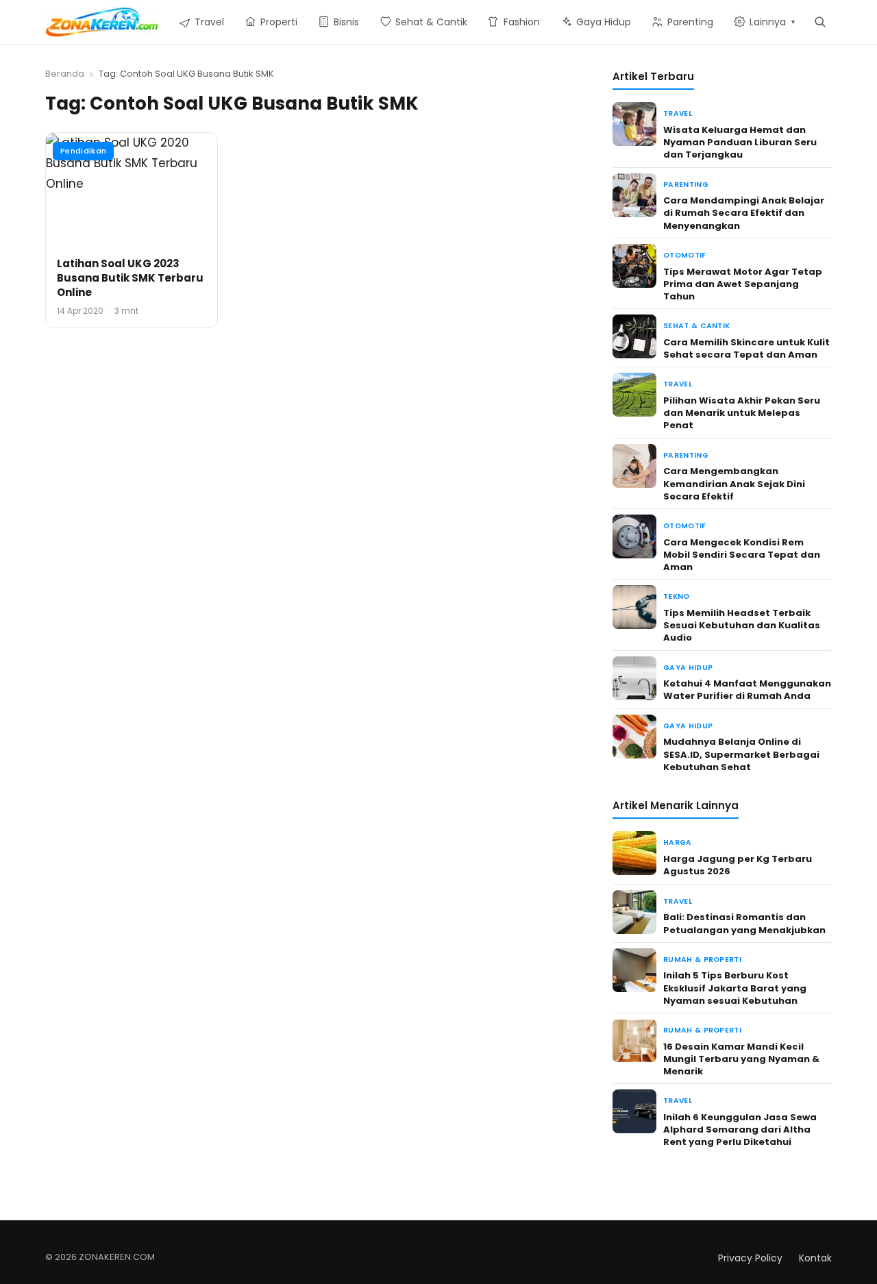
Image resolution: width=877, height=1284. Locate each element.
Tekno (676, 596)
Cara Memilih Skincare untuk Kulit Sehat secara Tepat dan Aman (746, 348)
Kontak (815, 1258)
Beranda (64, 73)
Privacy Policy (750, 1258)
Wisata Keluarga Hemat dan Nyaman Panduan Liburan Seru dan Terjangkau (740, 142)
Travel (677, 113)
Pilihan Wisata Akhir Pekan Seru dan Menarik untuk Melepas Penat (741, 413)
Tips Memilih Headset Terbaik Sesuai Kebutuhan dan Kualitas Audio (741, 625)
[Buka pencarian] (820, 22)
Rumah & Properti (702, 959)
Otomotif (684, 255)
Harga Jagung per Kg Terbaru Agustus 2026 (737, 865)
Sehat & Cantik (696, 326)
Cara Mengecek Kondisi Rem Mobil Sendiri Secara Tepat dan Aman (741, 554)
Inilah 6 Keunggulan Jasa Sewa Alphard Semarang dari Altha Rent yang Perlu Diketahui (740, 1129)
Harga (677, 842)
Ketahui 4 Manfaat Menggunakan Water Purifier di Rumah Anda (747, 689)
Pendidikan (83, 150)
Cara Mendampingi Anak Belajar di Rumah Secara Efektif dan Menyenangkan (743, 213)
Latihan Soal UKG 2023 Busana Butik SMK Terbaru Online (130, 277)
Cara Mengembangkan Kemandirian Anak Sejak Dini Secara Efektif (734, 483)
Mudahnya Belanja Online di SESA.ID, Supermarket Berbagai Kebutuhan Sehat (741, 754)
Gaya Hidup (688, 668)
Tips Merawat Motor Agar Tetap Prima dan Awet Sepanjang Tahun (742, 284)
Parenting (685, 185)
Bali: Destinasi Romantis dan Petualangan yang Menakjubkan (744, 923)
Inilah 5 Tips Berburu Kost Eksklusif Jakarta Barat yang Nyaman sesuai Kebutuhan (734, 988)
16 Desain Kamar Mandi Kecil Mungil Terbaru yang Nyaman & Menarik (741, 1059)
